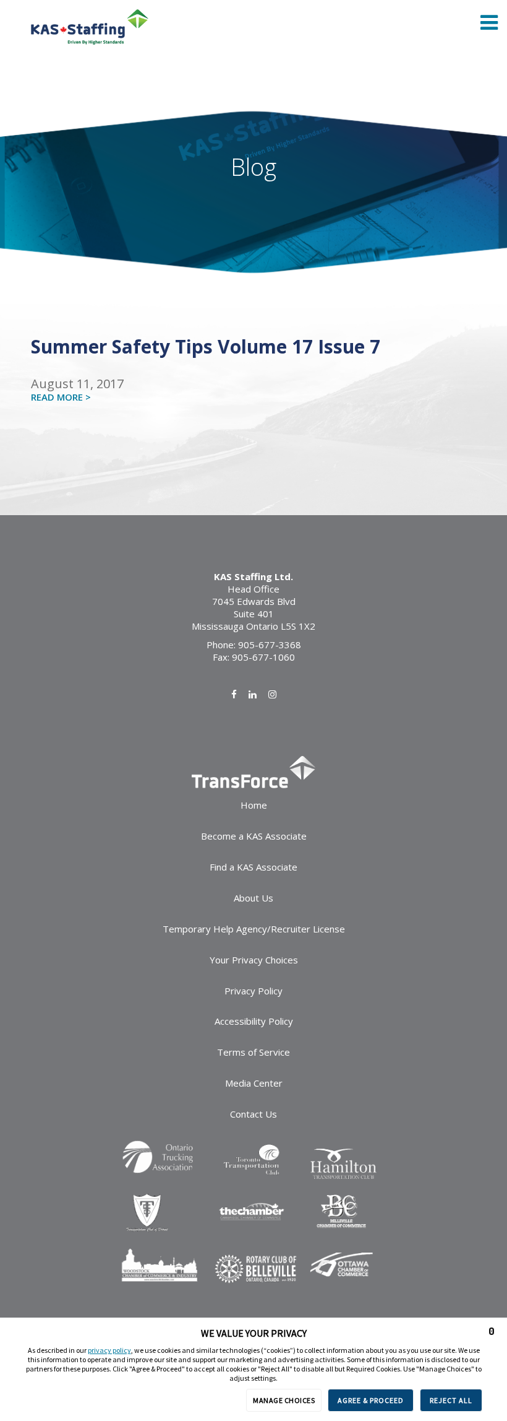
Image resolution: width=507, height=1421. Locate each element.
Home (254, 805)
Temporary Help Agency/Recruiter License (254, 929)
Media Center (254, 1083)
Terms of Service (253, 1052)
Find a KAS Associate (253, 867)
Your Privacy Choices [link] (254, 960)
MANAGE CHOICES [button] (284, 1400)
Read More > (61, 397)
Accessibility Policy (254, 1021)
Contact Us (253, 1114)
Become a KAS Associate (254, 836)
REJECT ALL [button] (451, 1400)
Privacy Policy (253, 990)
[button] (491, 1331)
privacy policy (109, 1350)
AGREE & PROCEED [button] (371, 1400)
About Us (253, 898)
